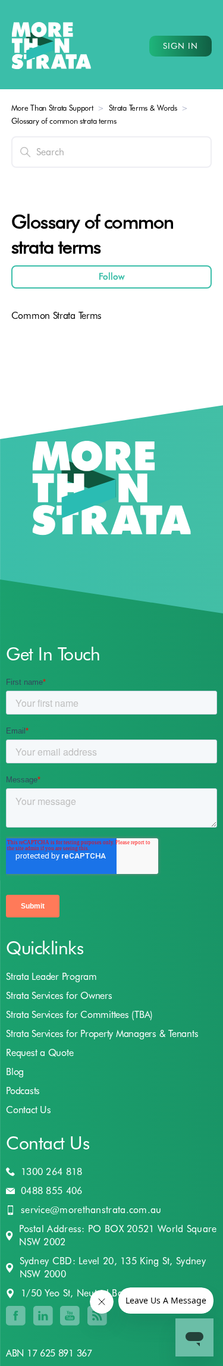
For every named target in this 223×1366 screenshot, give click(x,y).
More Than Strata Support (52, 107)
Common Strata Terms (56, 315)
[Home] (51, 46)
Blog (15, 1071)
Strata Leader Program (51, 976)
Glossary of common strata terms (64, 121)
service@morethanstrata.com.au (91, 1209)
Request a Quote (39, 1052)
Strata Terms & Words (143, 107)
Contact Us (28, 1110)
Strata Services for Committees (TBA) (79, 1014)
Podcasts (23, 1090)
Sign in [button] (180, 46)
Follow (111, 276)
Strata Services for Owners (59, 995)
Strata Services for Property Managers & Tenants (102, 1033)
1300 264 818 (52, 1171)
